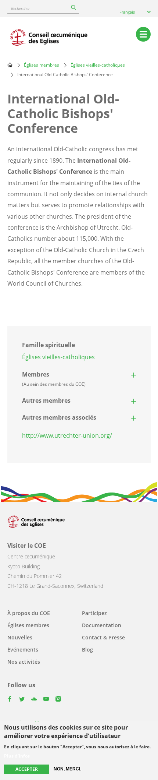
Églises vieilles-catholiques (98, 65)
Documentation (101, 625)
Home (9, 64)
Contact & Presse (103, 637)
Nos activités (23, 661)
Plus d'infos (17, 756)
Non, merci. (67, 769)
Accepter (26, 769)
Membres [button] (54, 378)
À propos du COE (28, 613)
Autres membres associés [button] (59, 417)
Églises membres (41, 65)
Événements (22, 649)
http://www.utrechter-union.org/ (67, 435)
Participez (94, 613)
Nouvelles (19, 637)
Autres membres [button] (46, 400)
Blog (87, 649)
